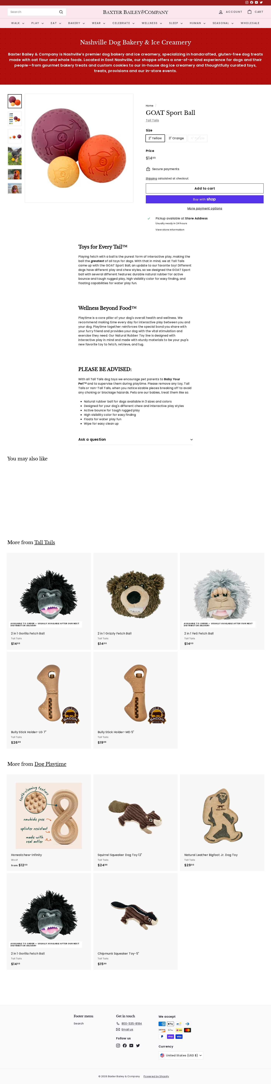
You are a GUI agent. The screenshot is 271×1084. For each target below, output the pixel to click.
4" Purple (198, 138)
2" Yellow (155, 138)
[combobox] (36, 12)
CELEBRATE (122, 23)
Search (79, 1023)
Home (150, 105)
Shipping (151, 178)
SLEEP (174, 23)
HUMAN (196, 23)
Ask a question (92, 439)
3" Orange (176, 138)
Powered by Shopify (156, 1076)
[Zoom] (79, 148)
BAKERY (75, 23)
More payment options (204, 208)
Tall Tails (152, 120)
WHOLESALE (250, 23)
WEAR (97, 23)
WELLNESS (150, 23)
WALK (16, 23)
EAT (54, 23)
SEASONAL (222, 23)
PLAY (36, 23)
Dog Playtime (50, 764)
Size (149, 130)
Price (150, 151)
